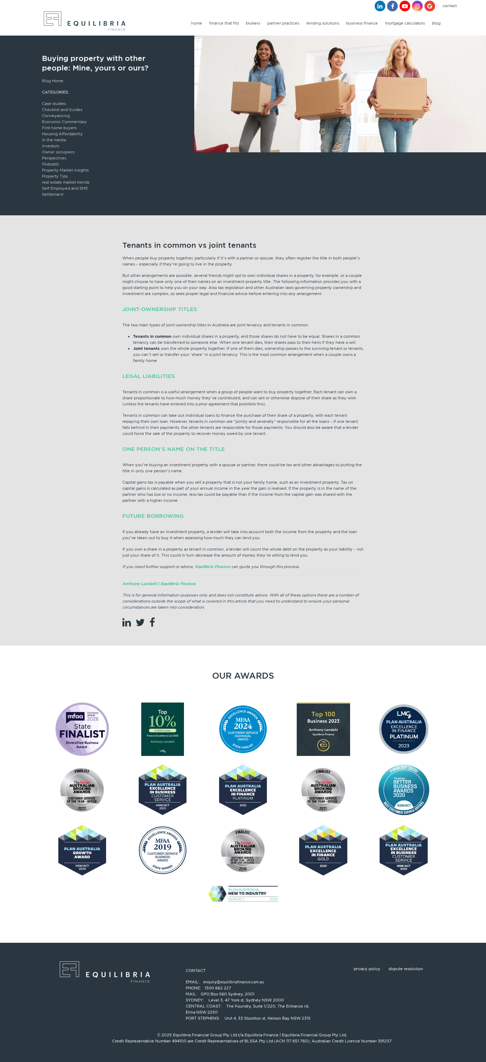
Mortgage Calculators (405, 23)
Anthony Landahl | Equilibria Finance (159, 583)
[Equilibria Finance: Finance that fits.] (84, 23)
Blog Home (52, 80)
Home (196, 23)
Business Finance (362, 23)
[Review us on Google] (429, 6)
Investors (50, 145)
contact (450, 5)
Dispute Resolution (406, 968)
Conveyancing (56, 115)
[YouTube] (405, 6)
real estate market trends (65, 182)
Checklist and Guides (62, 109)
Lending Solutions (322, 23)
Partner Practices (283, 23)
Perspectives (54, 158)
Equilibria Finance (212, 566)
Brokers (253, 23)
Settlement (52, 194)
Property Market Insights (65, 170)
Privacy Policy (367, 968)
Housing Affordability (62, 133)
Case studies (54, 103)
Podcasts (50, 164)
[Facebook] (392, 6)
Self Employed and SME (65, 188)
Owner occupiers (58, 151)
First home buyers (59, 127)
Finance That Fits (224, 23)
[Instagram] (417, 6)
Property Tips (55, 176)
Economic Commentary (64, 121)
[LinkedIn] (380, 6)
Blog (436, 23)
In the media (54, 139)
